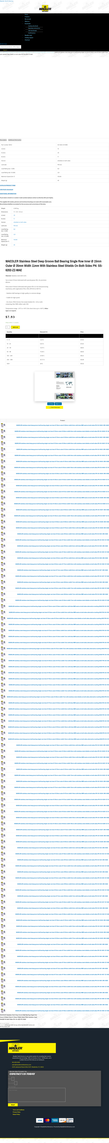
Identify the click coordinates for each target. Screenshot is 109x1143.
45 (14, 245)
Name (9, 1079)
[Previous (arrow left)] (3, 1142)
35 (14, 215)
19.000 (15, 239)
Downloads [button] (28, 23)
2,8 (14, 234)
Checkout (27, 40)
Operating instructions (34, 28)
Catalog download (33, 26)
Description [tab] (3, 140)
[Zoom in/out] (3, 1140)
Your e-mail (11, 1083)
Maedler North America (6, 1)
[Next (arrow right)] (10, 1142)
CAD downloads (32, 30)
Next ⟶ (58, 404)
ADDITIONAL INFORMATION (8, 193)
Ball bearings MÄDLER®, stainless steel (44, 52)
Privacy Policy (16, 1112)
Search (5, 50)
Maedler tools (28, 35)
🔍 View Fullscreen (54, 407)
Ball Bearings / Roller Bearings (25, 52)
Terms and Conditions (18, 1110)
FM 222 (16, 225)
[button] (58, 24)
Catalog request (29, 37)
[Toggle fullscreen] (10, 1140)
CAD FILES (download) (6, 189)
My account (28, 19)
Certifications (31, 33)
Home (26, 14)
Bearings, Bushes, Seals (10, 52)
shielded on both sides (20, 222)
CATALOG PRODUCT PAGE (7, 185)
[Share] (16, 1140)
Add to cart (15, 327)
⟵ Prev (51, 404)
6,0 (14, 229)
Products (27, 16)
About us (27, 21)
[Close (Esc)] (23, 1140)
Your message (12, 1086)
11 (14, 219)
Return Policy (16, 1114)
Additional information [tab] (14, 140)
